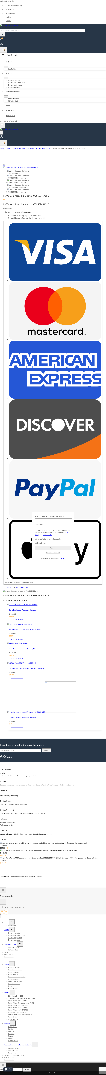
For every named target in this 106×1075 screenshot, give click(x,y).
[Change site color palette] (8, 1069)
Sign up (62, 558)
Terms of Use (47, 535)
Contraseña (39, 524)
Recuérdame (41, 543)
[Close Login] (3, 890)
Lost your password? (53, 553)
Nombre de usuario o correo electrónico (49, 516)
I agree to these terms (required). (49, 539)
